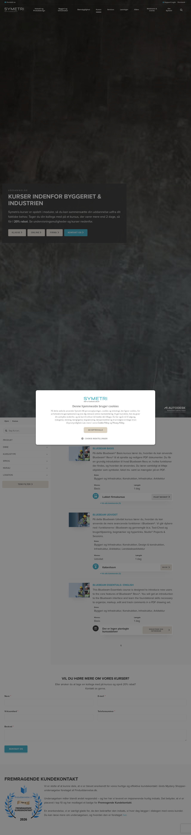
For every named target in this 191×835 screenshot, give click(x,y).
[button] (95, 438)
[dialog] (95, 417)
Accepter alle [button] (95, 430)
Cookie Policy (103, 422)
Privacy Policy (118, 422)
